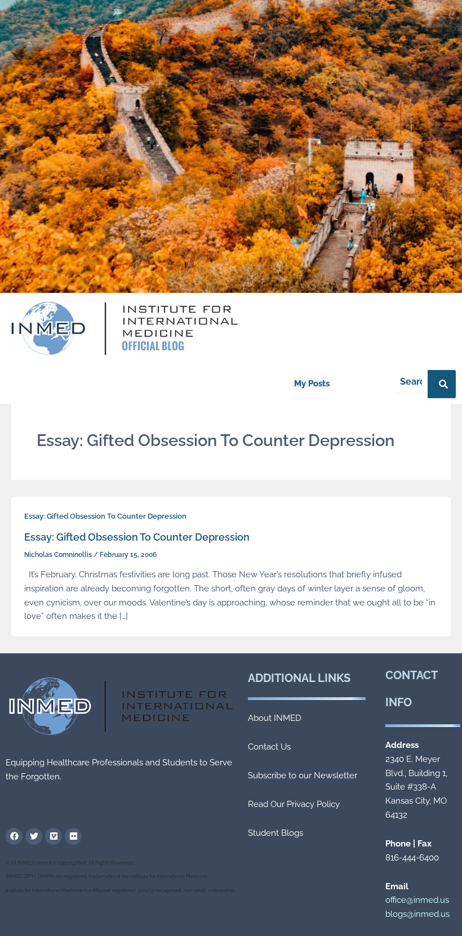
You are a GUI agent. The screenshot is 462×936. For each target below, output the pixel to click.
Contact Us (269, 747)
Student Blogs (275, 833)
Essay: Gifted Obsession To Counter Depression (105, 516)
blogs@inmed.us (417, 914)
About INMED (274, 718)
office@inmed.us (417, 900)
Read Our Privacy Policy (294, 804)
